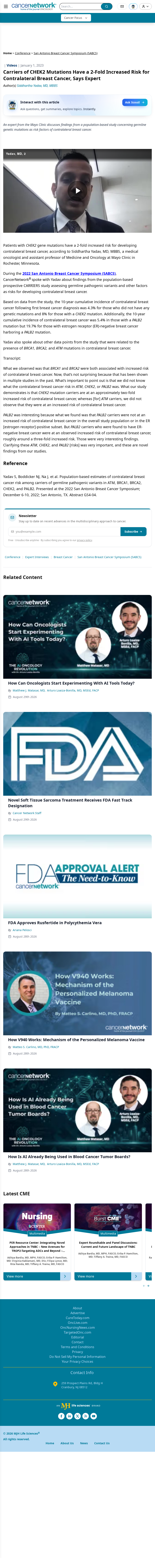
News (84, 1443)
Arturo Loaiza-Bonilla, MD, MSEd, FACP (73, 690)
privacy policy (84, 540)
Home (7, 53)
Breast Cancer (63, 557)
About (77, 1308)
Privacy (77, 1352)
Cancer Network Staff (27, 813)
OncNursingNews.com (77, 1327)
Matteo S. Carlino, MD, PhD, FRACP (36, 1047)
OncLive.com (77, 1322)
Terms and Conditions (77, 1347)
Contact (78, 1342)
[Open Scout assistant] (133, 6)
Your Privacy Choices (77, 1361)
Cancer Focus (73, 18)
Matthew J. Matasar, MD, (29, 690)
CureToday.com (77, 1318)
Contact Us (102, 1443)
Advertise (77, 1313)
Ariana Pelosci (22, 930)
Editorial (77, 1337)
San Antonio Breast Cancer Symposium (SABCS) (109, 557)
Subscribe (131, 531)
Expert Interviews (37, 557)
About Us (67, 1443)
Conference (22, 53)
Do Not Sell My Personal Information (77, 1356)
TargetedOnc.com (77, 1332)
